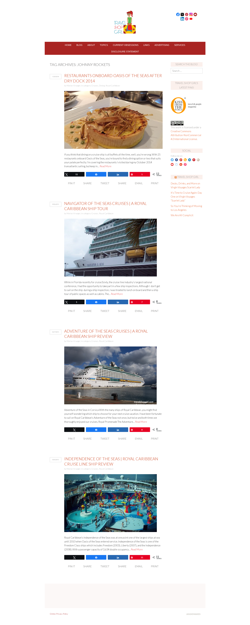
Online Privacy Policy (59, 614)
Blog (79, 45)
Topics (104, 45)
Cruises (94, 85)
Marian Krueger (73, 85)
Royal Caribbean (113, 85)
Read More (105, 166)
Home (68, 45)
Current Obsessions (125, 45)
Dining (102, 85)
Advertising (162, 45)
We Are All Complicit (182, 215)
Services (179, 45)
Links (146, 45)
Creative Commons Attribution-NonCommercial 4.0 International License (186, 135)
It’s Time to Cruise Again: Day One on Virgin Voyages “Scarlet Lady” (186, 196)
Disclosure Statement (125, 51)
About (91, 45)
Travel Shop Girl (188, 176)
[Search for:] (187, 70)
